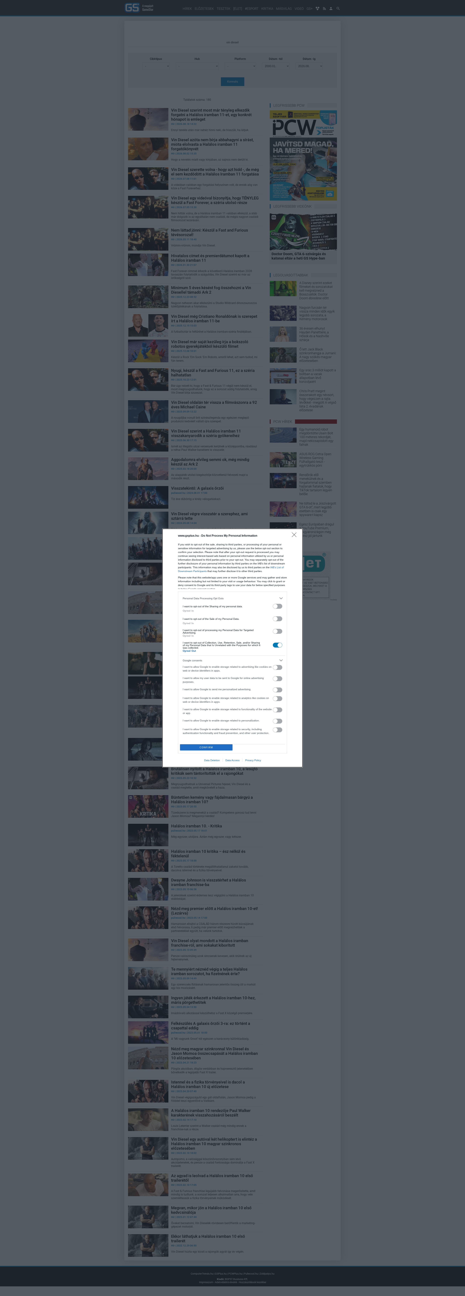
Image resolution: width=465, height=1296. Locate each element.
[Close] (295, 535)
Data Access (232, 760)
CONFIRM (206, 747)
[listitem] (232, 598)
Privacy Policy (253, 760)
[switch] (277, 606)
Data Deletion (212, 760)
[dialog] (232, 648)
